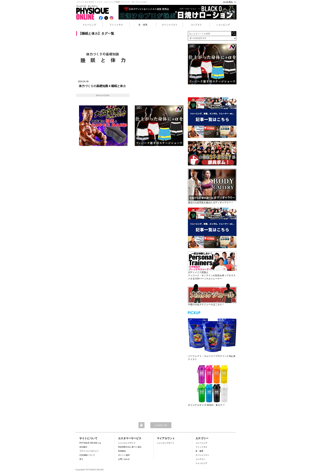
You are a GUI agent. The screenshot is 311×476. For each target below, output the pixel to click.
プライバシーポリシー (89, 451)
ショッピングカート (165, 443)
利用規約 (122, 451)
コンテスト (196, 24)
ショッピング (223, 24)
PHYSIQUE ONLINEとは (90, 443)
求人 (81, 459)
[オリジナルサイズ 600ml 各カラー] (212, 384)
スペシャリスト (170, 24)
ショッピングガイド (127, 443)
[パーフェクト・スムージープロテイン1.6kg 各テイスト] (212, 335)
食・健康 (142, 24)
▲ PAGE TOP (160, 425)
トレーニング (89, 24)
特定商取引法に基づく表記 (129, 447)
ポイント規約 (124, 455)
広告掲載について (87, 455)
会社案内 (83, 447)
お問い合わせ (124, 459)
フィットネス (116, 24)
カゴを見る (228, 2)
